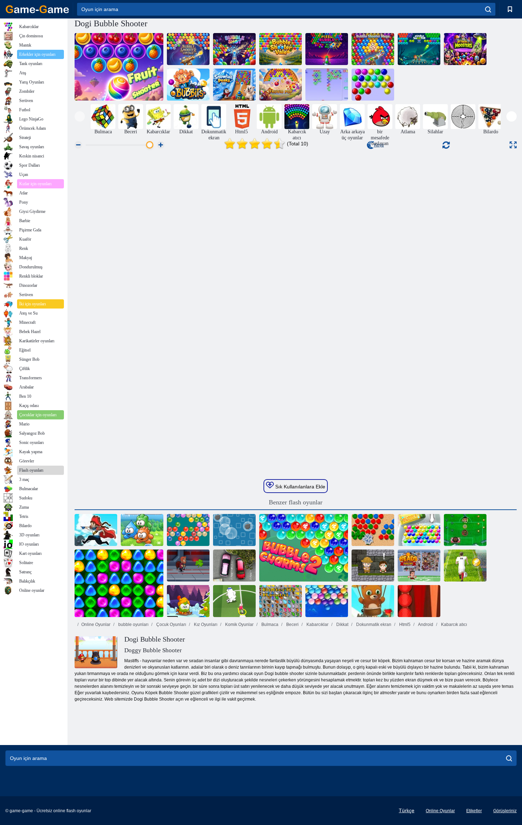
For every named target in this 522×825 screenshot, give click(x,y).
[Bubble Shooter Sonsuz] (373, 601)
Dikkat (341, 624)
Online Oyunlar (95, 624)
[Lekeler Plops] (142, 530)
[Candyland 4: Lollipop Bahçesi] (119, 583)
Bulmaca (269, 624)
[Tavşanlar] (188, 85)
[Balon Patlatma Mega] (373, 49)
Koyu (379, 145)
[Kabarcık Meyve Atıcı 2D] (119, 67)
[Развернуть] (513, 144)
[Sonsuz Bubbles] (326, 601)
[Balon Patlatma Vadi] (280, 49)
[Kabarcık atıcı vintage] (188, 49)
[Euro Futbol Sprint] (465, 566)
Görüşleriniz (505, 810)
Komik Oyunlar (239, 624)
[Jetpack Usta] (188, 566)
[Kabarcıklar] (373, 85)
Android (425, 624)
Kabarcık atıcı (453, 624)
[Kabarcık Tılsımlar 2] (303, 548)
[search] (488, 9)
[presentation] (80, 116)
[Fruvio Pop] (280, 85)
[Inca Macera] (373, 566)
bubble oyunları (132, 624)
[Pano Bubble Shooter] (373, 530)
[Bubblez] (326, 85)
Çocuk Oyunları (170, 624)
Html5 (404, 624)
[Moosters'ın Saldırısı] (465, 49)
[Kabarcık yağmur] (234, 530)
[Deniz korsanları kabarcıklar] (96, 530)
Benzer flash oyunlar (295, 502)
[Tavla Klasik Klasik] (419, 601)
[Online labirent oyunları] (463, 116)
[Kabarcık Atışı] (234, 49)
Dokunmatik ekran (373, 624)
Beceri (292, 624)
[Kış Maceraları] (188, 601)
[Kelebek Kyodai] (280, 601)
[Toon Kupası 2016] (234, 601)
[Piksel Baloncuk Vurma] (326, 49)
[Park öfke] (234, 566)
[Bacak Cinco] (465, 530)
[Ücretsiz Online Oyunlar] (37, 9)
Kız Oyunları (205, 624)
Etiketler (474, 810)
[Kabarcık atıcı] (188, 530)
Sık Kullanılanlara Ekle (299, 486)
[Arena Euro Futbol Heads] (419, 566)
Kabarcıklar (316, 624)
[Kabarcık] (419, 530)
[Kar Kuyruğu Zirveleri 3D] (234, 85)
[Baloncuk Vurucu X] (419, 49)
